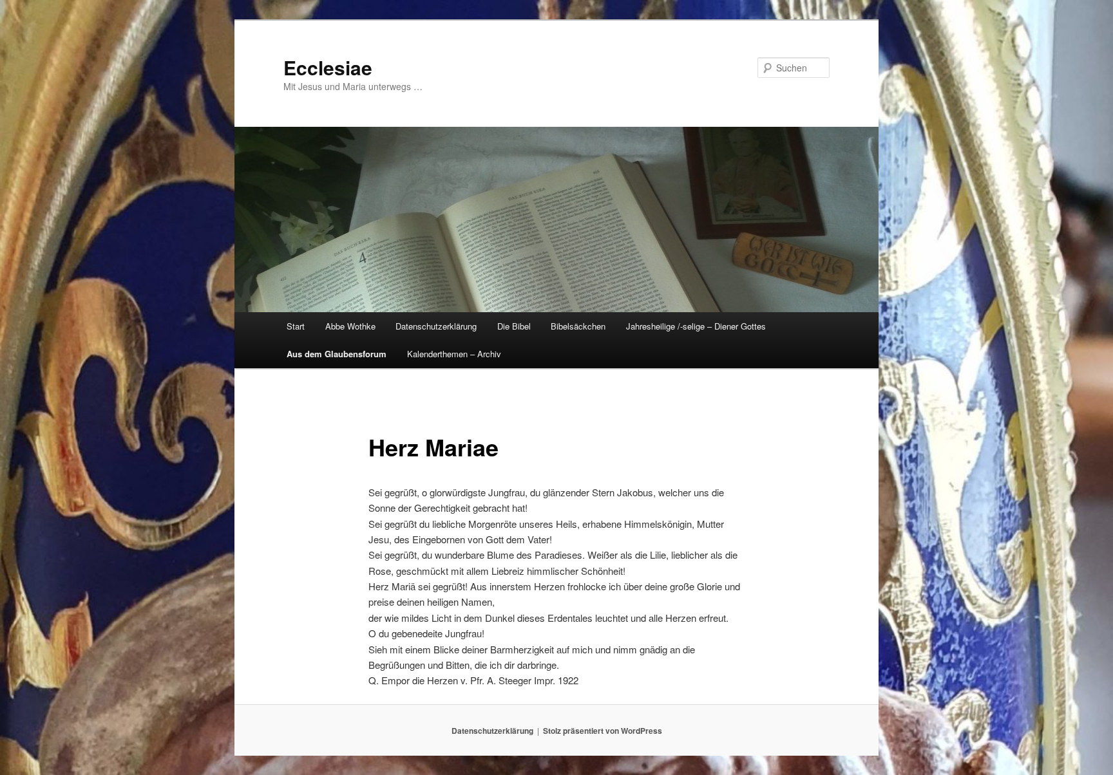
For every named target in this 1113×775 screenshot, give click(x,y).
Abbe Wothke (350, 326)
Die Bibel (514, 326)
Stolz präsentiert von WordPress (602, 730)
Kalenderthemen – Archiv (454, 354)
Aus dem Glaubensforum (336, 354)
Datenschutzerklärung (436, 326)
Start (296, 326)
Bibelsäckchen (578, 326)
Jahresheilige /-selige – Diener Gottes (696, 326)
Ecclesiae (327, 67)
